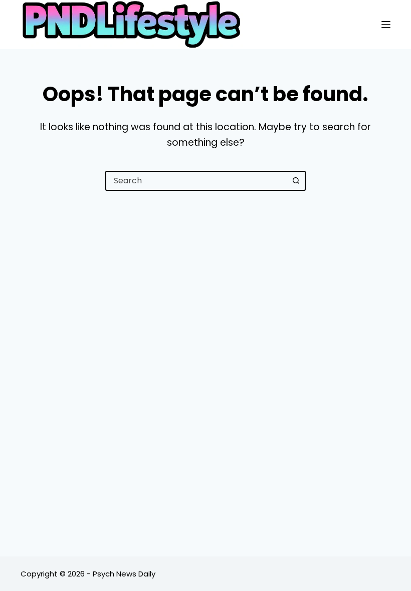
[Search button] (296, 181)
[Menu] (385, 24)
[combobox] (196, 181)
